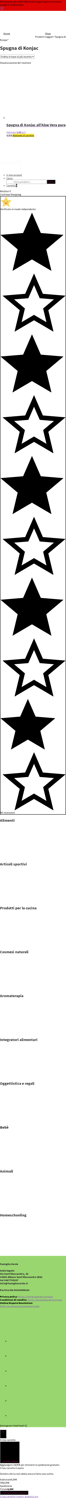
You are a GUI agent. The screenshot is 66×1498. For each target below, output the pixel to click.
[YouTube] (14, 1385)
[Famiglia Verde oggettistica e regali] (16, 1120)
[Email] (14, 1415)
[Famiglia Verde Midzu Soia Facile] (16, 944)
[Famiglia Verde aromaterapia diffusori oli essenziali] (16, 1032)
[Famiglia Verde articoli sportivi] (16, 900)
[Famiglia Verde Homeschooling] (16, 1251)
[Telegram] (14, 1400)
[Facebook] (14, 1341)
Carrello (11, 185)
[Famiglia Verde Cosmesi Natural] (16, 988)
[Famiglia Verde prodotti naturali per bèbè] (16, 1164)
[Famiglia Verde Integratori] (16, 1076)
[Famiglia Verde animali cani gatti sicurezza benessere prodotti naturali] (16, 1207)
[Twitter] (14, 1355)
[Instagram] (14, 1370)
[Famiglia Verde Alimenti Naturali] (16, 856)
